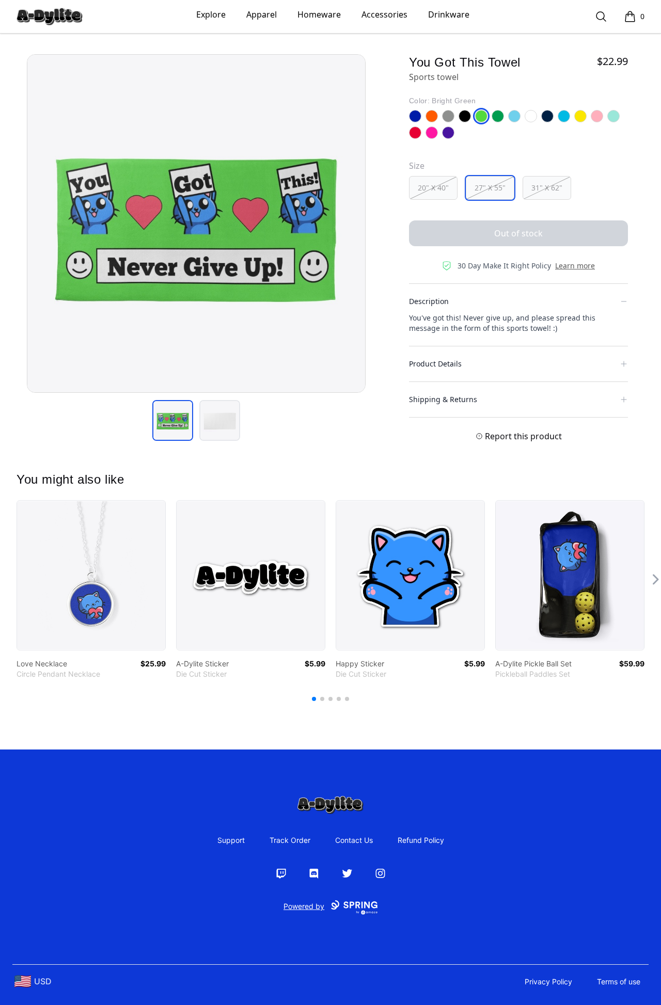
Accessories (384, 14)
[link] (91, 575)
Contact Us (354, 840)
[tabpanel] (196, 223)
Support (231, 840)
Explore (211, 14)
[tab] (172, 420)
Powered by (304, 906)
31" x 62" (546, 188)
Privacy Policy (548, 981)
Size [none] (416, 165)
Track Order (290, 840)
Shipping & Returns (443, 399)
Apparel (261, 14)
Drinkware (448, 14)
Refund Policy (421, 840)
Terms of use (618, 981)
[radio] (433, 188)
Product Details (435, 364)
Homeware (319, 14)
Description (429, 301)
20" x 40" (433, 188)
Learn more (575, 265)
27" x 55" (490, 188)
